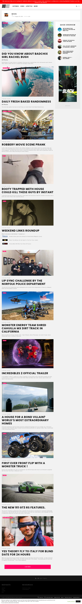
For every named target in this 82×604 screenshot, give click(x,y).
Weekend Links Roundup (20, 230)
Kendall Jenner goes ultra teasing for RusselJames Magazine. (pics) (25, 236)
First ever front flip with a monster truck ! (23, 465)
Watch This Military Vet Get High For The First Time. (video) (23, 240)
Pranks (5, 111)
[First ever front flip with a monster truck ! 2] (27, 445)
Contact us (21, 234)
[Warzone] (60, 47)
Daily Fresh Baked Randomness (26, 101)
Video (22, 6)
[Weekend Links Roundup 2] (27, 213)
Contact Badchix (25, 589)
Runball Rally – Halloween (67, 58)
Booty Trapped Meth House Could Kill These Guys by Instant (27, 190)
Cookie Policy (76, 597)
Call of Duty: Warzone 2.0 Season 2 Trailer (69, 47)
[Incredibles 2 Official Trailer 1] (27, 353)
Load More (28, 566)
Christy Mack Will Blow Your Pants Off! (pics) (20, 243)
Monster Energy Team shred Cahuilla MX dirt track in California (24, 328)
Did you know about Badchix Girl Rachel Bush (25, 55)
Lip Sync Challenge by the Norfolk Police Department (24, 282)
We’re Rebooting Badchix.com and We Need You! (69, 29)
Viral (4, 251)
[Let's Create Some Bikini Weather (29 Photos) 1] (60, 30)
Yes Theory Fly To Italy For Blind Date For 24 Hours (27, 553)
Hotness (16, 6)
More (36, 6)
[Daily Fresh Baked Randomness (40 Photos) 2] (27, 81)
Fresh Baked (6, 68)
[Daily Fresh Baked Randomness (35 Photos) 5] (60, 52)
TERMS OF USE (57, 597)
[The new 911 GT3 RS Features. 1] (27, 488)
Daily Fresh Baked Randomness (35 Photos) (68, 52)
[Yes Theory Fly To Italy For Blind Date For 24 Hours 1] (27, 531)
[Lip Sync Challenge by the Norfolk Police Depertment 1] (27, 263)
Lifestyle (29, 6)
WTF (4, 155)
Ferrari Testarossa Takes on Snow (69, 41)
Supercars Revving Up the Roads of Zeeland (69, 35)
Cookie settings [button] (71, 601)
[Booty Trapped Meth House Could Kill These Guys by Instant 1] (27, 169)
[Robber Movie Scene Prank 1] (27, 124)
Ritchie (14, 14)
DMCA (62, 597)
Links (4, 201)
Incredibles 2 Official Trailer (25, 373)
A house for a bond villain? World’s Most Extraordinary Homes (25, 420)
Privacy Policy (68, 597)
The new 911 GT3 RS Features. (23, 507)
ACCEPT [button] (78, 601)
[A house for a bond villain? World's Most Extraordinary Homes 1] (27, 397)
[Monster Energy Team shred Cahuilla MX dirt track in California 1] (27, 306)
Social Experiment (7, 517)
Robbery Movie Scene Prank (24, 144)
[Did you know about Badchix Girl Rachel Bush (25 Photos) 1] (27, 35)
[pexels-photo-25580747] (60, 41)
